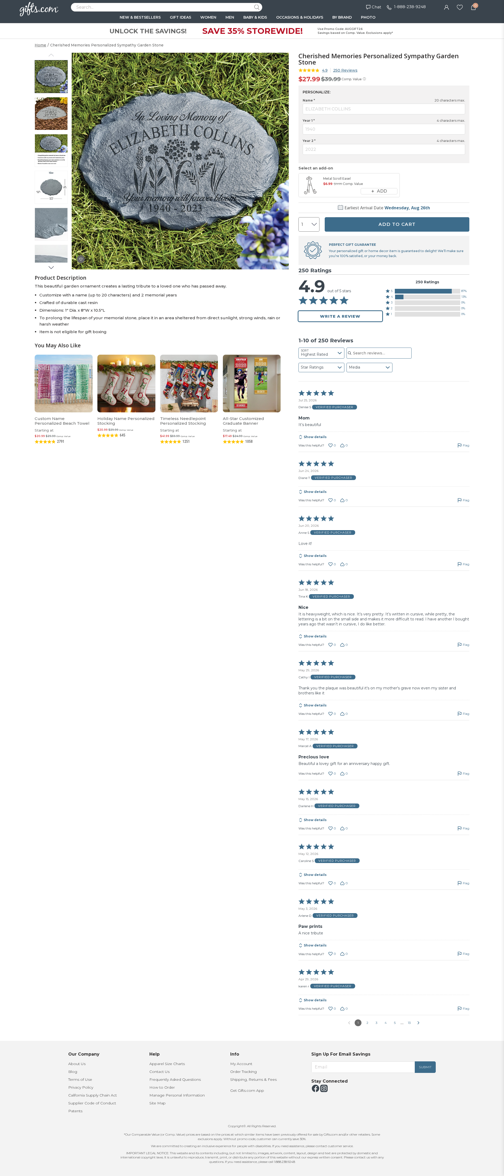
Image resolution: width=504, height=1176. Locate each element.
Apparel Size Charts (167, 1063)
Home (40, 45)
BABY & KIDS (255, 17)
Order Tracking (243, 1071)
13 (409, 1023)
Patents (75, 1111)
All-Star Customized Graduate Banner (243, 421)
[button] (427, 291)
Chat (376, 6)
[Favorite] (460, 7)
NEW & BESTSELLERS (140, 17)
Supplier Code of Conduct (92, 1103)
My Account (241, 1063)
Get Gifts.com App (247, 1090)
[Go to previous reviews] (349, 1022)
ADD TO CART (397, 224)
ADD (382, 191)
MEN (229, 17)
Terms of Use (80, 1079)
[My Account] (446, 7)
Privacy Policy (80, 1087)
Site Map (157, 1103)
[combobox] (321, 353)
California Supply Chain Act (92, 1095)
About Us (77, 1063)
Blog (72, 1071)
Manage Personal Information (177, 1095)
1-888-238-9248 (410, 6)
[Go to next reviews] (418, 1022)
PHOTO (368, 17)
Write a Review (340, 316)
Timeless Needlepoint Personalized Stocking (183, 421)
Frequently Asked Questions (175, 1079)
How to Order (162, 1087)
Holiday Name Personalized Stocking (126, 421)
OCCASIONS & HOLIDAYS (299, 17)
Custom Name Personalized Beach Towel (62, 421)
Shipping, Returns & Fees (253, 1079)
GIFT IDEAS (180, 17)
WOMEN (208, 17)
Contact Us (159, 1071)
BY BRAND (342, 17)
